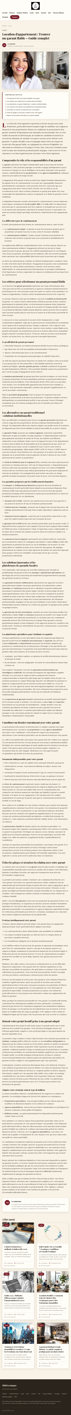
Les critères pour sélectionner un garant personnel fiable (24, 101)
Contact (14, 17)
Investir (43, 13)
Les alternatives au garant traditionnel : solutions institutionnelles (27, 104)
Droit (37, 13)
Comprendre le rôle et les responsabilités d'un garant (23, 98)
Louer (32, 13)
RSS (15, 1397)
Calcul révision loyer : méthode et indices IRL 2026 (15, 1247)
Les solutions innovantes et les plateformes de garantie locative (26, 107)
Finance (12, 13)
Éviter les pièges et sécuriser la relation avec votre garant (24, 112)
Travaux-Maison (58, 13)
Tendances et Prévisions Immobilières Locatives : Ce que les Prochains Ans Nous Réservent (18, 1349)
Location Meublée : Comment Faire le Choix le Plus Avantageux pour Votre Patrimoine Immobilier (51, 1299)
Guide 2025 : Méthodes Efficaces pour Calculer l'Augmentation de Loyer (14, 1298)
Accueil (4, 13)
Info (49, 13)
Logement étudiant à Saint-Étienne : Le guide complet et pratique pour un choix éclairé (51, 1349)
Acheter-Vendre (22, 13)
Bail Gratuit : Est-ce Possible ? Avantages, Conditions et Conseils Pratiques (50, 1249)
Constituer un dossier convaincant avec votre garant (23, 110)
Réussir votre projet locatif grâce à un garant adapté (23, 115)
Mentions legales (7, 1397)
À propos (5, 17)
